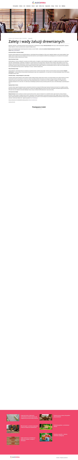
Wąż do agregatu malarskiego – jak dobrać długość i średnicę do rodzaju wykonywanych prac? (38, 394)
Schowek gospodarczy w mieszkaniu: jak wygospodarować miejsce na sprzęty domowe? (37, 345)
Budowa (20, 5)
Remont (33, 5)
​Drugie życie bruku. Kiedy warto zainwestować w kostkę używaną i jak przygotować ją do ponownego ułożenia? (29, 417)
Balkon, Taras (41, 5)
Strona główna (15, 5)
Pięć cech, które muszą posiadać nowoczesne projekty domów (29, 246)
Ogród (37, 5)
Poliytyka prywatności (64, 457)
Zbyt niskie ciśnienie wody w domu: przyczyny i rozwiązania (28, 148)
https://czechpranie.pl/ (33, 99)
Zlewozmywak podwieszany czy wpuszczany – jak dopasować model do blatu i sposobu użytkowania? (36, 295)
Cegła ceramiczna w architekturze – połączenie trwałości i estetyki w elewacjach (28, 439)
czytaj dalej (13, 154)
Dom (24, 5)
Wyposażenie (47, 5)
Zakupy (52, 5)
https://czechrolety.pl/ (15, 50)
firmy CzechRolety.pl (33, 97)
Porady (56, 5)
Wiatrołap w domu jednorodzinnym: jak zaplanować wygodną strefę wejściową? (34, 197)
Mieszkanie (28, 5)
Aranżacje (10, 38)
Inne (60, 5)
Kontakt (57, 457)
